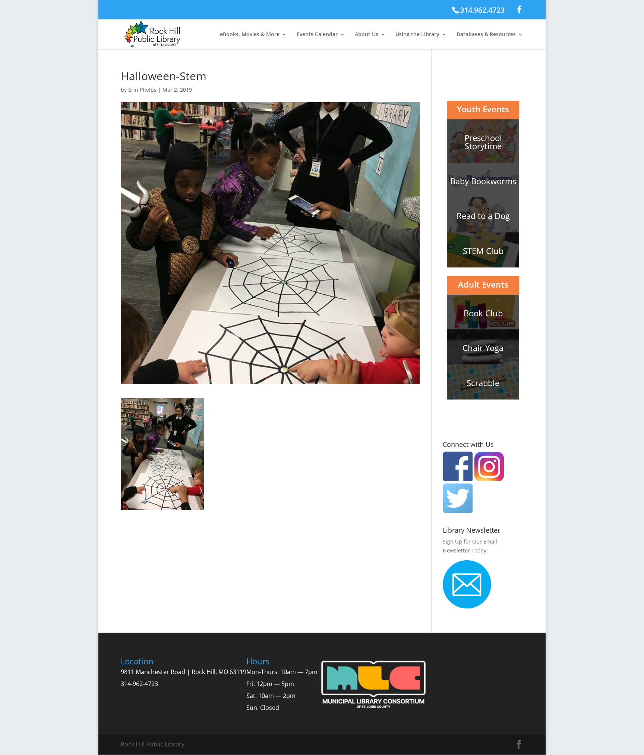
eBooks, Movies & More (250, 35)
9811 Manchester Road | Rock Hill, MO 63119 (183, 672)
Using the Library (417, 35)
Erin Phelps (142, 89)
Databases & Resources (486, 35)
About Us (366, 35)
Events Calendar (317, 35)
